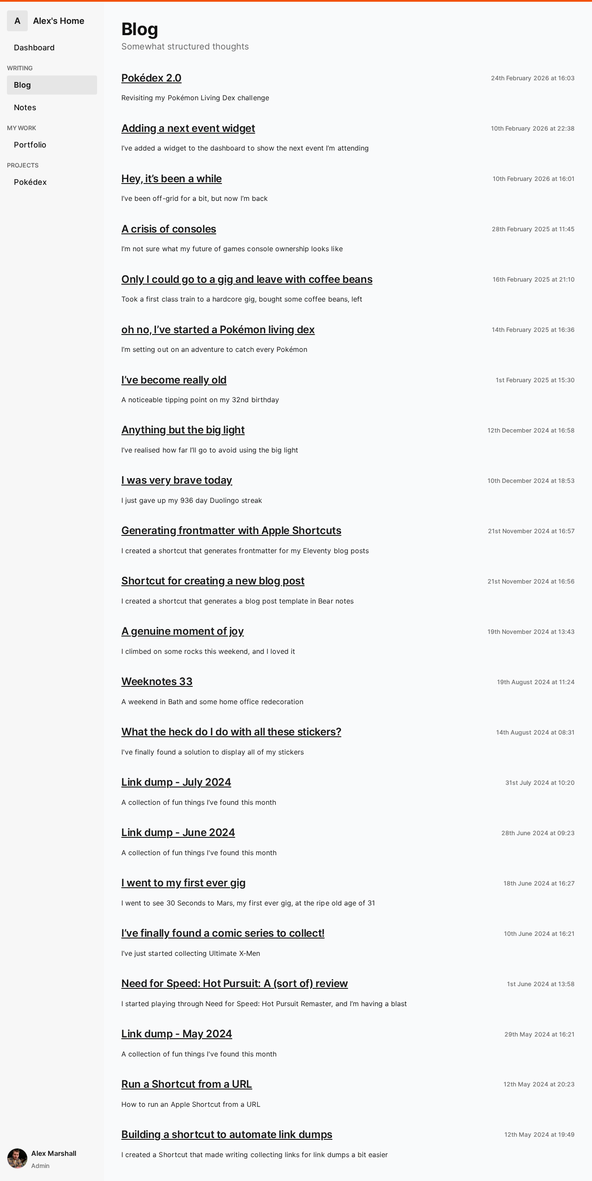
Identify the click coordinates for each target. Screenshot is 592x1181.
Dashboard (34, 47)
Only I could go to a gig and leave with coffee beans (246, 279)
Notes (25, 107)
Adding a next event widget (188, 128)
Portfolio (30, 144)
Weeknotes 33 (157, 681)
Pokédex (30, 182)
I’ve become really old (174, 380)
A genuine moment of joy (182, 631)
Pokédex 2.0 (151, 78)
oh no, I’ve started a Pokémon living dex (218, 329)
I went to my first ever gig (183, 882)
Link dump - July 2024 (176, 782)
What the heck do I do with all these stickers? (231, 731)
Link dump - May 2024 (176, 1033)
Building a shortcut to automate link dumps (226, 1134)
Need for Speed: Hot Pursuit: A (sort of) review (234, 983)
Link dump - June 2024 (178, 832)
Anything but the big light (183, 429)
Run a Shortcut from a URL (186, 1084)
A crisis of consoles (168, 229)
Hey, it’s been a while (171, 178)
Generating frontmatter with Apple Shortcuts (231, 530)
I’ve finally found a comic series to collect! (223, 933)
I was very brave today (176, 480)
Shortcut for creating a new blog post (213, 580)
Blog (22, 84)
